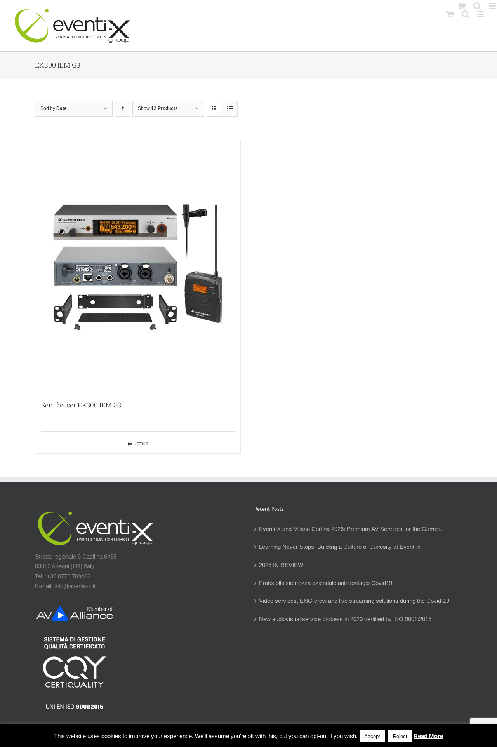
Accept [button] (372, 736)
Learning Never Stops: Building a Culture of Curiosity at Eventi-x (340, 546)
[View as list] (229, 108)
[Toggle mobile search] (465, 14)
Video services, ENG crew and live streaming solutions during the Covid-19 (354, 600)
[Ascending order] (122, 109)
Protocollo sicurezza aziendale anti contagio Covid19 (325, 583)
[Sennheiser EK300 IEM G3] (137, 266)
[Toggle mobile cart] (450, 14)
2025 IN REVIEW (281, 565)
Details (140, 443)
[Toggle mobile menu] (481, 14)
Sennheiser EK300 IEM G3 (81, 404)
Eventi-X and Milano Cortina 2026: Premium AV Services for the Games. (350, 529)
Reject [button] (400, 736)
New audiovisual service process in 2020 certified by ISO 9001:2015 (345, 619)
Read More (428, 736)
